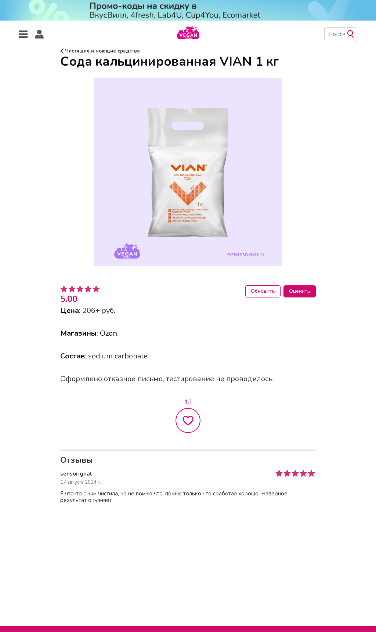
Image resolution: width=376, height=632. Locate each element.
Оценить (299, 291)
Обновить (263, 291)
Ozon (108, 333)
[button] (39, 34)
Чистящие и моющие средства (102, 51)
